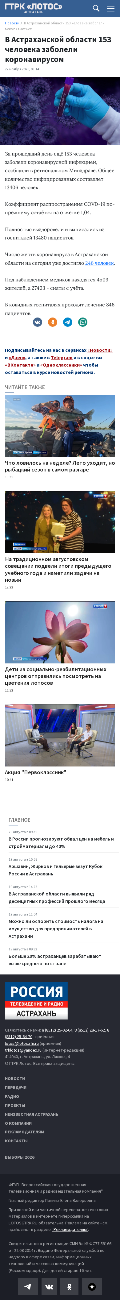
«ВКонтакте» (20, 365)
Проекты (15, 1105)
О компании (18, 1123)
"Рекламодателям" (70, 1229)
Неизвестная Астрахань (31, 1114)
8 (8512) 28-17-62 (89, 1030)
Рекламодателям (24, 1132)
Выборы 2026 (19, 1157)
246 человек (99, 263)
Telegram (62, 357)
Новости (15, 1078)
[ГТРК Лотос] (33, 9)
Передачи (15, 1087)
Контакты (16, 1141)
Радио (12, 1096)
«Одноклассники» (61, 365)
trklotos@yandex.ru (23, 1050)
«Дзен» (17, 357)
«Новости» (100, 350)
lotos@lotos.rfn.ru (22, 1043)
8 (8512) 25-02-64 (57, 1030)
